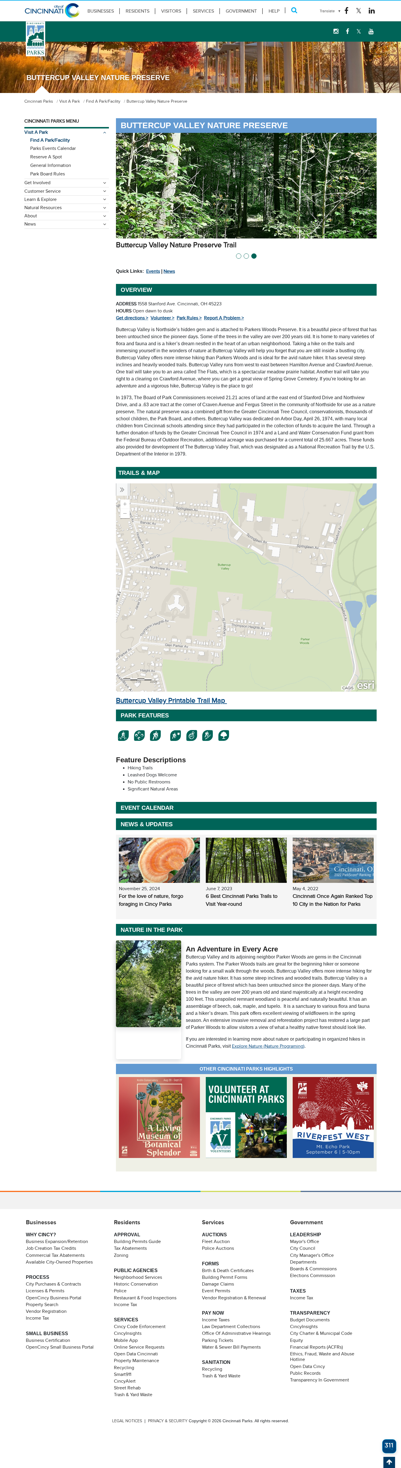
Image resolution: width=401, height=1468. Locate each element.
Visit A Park (36, 132)
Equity (296, 1340)
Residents (137, 11)
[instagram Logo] (336, 31)
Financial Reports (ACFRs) (316, 1347)
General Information (50, 165)
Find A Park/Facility (50, 140)
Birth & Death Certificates (228, 1270)
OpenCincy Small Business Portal (60, 1347)
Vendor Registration (46, 1311)
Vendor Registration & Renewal (234, 1298)
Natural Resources (43, 207)
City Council (302, 1248)
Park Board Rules (47, 174)
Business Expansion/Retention (57, 1241)
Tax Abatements (130, 1248)
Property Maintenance (136, 1360)
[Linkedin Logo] (372, 11)
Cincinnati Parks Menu (51, 121)
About (30, 216)
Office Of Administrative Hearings (236, 1333)
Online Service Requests (139, 1347)
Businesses (100, 11)
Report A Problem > (224, 318)
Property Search (42, 1304)
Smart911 (122, 1374)
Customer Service (42, 191)
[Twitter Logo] (358, 11)
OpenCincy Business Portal (53, 1298)
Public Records (305, 1373)
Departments (303, 1262)
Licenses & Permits (45, 1290)
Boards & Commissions (313, 1268)
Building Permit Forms (224, 1277)
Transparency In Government (319, 1380)
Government (241, 11)
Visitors (171, 11)
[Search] (294, 10)
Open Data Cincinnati (136, 1354)
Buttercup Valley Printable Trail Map (171, 700)
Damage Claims (218, 1284)
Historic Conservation (136, 1284)
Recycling (124, 1367)
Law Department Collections (231, 1326)
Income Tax (37, 1318)
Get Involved (37, 182)
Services (203, 11)
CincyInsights (127, 1333)
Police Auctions (218, 1248)
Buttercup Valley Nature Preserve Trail (176, 245)
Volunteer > (162, 318)
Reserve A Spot (46, 157)
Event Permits (216, 1290)
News (169, 271)
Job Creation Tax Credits (51, 1248)
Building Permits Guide (137, 1241)
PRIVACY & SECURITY (168, 1421)
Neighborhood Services (138, 1277)
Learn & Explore (40, 199)
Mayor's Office (304, 1241)
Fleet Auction (216, 1241)
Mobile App (126, 1340)
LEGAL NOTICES (127, 1421)
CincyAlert (125, 1381)
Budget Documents (310, 1320)
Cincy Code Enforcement (140, 1326)
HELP (274, 11)
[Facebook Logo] (346, 11)
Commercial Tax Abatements (55, 1255)
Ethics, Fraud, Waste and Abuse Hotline (322, 1356)
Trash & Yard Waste (133, 1394)
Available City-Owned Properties (59, 1262)
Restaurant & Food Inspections (145, 1298)
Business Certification (48, 1340)
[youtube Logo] (371, 31)
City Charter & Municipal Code (321, 1333)
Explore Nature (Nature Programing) (268, 1046)
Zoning (121, 1255)
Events (153, 271)
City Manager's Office (312, 1255)
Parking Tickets (217, 1340)
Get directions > (132, 318)
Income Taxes (216, 1320)
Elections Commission (312, 1275)
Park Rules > (189, 318)
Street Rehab (127, 1388)
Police (120, 1290)
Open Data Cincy (307, 1366)
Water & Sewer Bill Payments (231, 1347)
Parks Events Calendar (53, 148)
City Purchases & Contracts (53, 1284)
